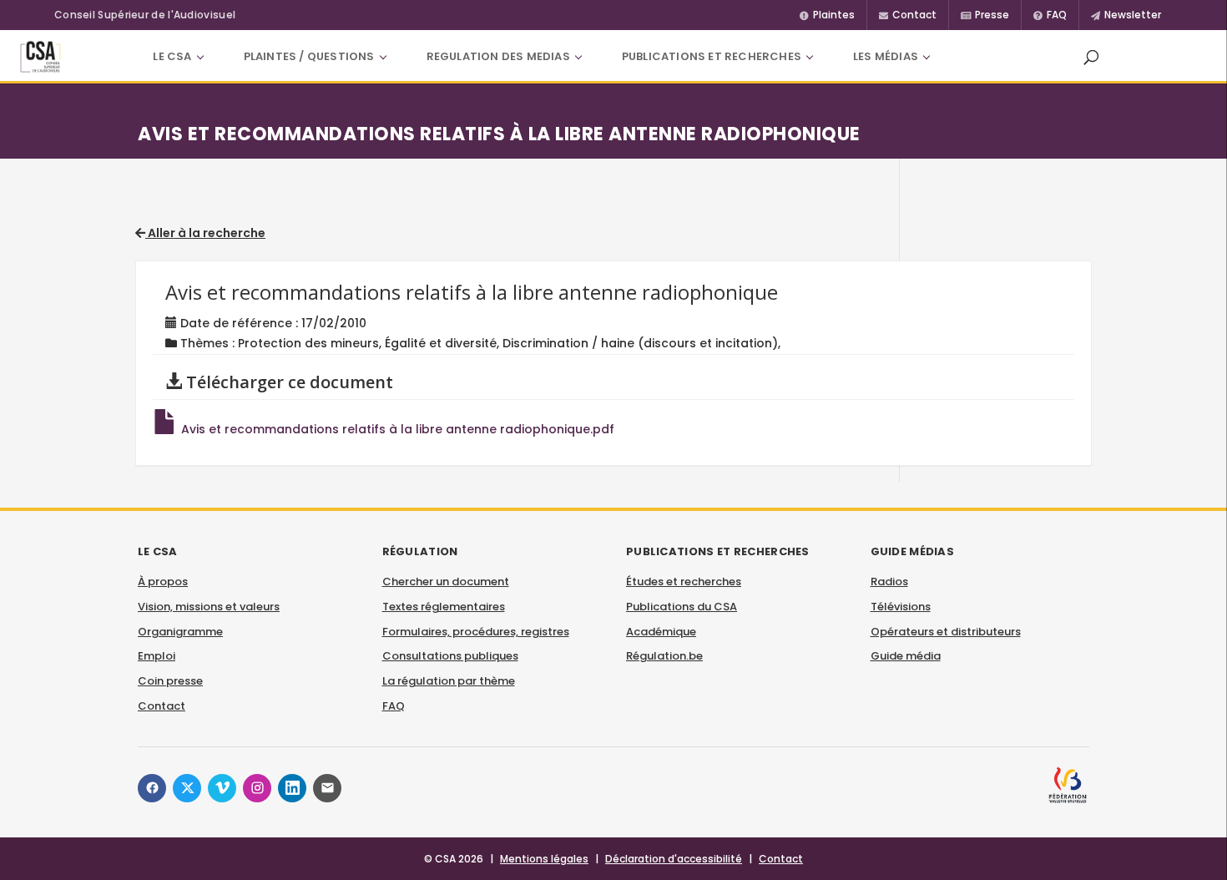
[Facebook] (152, 788)
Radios (889, 581)
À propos (163, 581)
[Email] (327, 788)
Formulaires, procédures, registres (475, 632)
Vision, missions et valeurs (209, 606)
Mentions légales (544, 859)
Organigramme (180, 632)
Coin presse (170, 681)
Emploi (156, 656)
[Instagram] (257, 788)
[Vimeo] (222, 788)
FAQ (393, 706)
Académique (661, 632)
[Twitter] (187, 788)
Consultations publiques (450, 656)
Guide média (906, 656)
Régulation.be (664, 656)
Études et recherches (683, 581)
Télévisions (901, 606)
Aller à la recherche (205, 233)
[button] (1090, 56)
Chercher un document (445, 581)
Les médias (885, 56)
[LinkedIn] (292, 788)
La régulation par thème (448, 681)
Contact (161, 706)
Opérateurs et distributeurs (946, 632)
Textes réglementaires (443, 606)
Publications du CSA (681, 606)
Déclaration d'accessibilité (673, 859)
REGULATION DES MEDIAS (498, 56)
